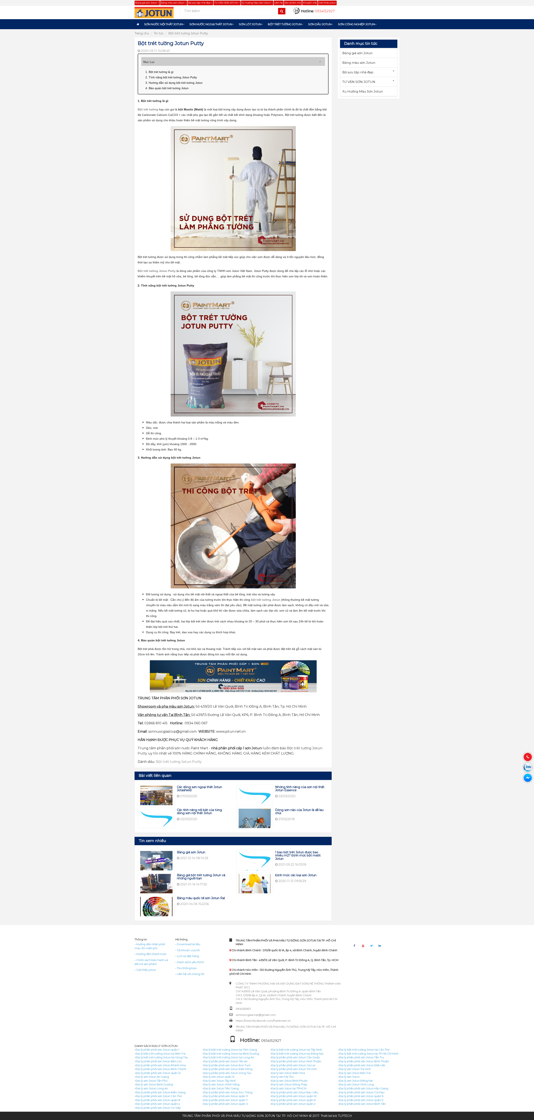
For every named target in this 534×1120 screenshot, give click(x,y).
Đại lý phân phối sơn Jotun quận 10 (294, 1096)
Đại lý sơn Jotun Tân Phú (152, 1080)
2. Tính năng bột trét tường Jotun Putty (171, 77)
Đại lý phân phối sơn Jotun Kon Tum (227, 1065)
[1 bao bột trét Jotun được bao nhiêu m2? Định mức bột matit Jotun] (255, 863)
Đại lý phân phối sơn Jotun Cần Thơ (159, 1096)
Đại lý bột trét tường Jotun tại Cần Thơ (364, 1049)
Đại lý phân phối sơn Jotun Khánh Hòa (161, 1065)
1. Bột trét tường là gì (159, 72)
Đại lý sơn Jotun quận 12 (218, 1076)
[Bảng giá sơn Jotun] (156, 863)
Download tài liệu (188, 944)
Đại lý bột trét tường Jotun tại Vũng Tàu (162, 1057)
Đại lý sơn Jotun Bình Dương (154, 1084)
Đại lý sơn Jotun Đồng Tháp (289, 1084)
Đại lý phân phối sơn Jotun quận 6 (293, 1100)
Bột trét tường (148, 109)
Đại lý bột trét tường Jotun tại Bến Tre (161, 1053)
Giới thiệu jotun (327, 2)
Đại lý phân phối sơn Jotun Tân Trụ (361, 1057)
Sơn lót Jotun (250, 24)
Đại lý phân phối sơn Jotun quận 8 (158, 1100)
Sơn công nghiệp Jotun (356, 24)
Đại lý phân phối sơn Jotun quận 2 (293, 1103)
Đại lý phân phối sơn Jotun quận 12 (158, 1073)
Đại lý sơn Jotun (349, 1076)
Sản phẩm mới (293, 2)
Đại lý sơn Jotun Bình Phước (289, 1080)
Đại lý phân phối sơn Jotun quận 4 (158, 1103)
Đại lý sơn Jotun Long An (152, 1088)
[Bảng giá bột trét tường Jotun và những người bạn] (156, 885)
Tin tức (159, 33)
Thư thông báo (187, 968)
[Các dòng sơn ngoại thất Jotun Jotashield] (156, 799)
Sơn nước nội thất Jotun (163, 24)
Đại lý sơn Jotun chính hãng (221, 1084)
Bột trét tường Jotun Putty (188, 33)
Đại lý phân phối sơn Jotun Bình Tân (362, 1103)
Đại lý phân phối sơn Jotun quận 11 (225, 1096)
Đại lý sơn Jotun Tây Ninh (219, 1080)
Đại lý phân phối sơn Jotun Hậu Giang (363, 1088)
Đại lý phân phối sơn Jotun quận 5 (361, 1100)
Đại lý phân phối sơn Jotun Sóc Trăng (227, 1092)
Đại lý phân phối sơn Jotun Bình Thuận (364, 1061)
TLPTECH (345, 1116)
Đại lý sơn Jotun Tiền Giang (221, 1088)
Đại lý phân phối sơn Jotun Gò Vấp (158, 1107)
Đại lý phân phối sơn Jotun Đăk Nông (227, 1069)
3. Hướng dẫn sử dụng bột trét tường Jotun (174, 82)
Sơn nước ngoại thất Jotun (210, 24)
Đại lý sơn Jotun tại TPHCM (288, 1088)
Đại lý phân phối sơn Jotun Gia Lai (293, 1065)
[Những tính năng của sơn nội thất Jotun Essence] (255, 799)
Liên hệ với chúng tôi (190, 974)
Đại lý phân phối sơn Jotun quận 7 (225, 1100)
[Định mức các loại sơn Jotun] (255, 885)
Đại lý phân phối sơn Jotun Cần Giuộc (295, 1057)
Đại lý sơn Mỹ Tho (282, 1076)
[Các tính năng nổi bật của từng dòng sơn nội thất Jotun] (156, 822)
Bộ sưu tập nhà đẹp (199, 2)
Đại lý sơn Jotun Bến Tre (355, 1073)
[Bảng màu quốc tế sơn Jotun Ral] (156, 908)
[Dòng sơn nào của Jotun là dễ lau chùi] (255, 822)
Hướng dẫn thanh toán (151, 954)
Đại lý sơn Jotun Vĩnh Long (356, 1084)
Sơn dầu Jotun (319, 24)
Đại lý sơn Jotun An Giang (152, 1076)
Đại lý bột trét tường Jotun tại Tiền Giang (230, 1049)
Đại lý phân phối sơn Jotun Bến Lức (159, 1061)
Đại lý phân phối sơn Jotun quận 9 (361, 1096)
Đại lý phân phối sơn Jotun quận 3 (225, 1103)
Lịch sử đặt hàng (188, 956)
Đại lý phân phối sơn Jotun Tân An (225, 1061)
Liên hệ (278, 2)
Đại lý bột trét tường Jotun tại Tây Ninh (296, 1049)
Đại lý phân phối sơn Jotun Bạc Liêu (294, 1092)
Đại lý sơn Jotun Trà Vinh (355, 1069)
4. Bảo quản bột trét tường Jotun (167, 88)
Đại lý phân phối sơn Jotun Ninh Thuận (296, 1061)
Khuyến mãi (310, 2)
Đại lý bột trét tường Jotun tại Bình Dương (231, 1053)
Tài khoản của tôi (188, 950)
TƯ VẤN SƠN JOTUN (226, 2)
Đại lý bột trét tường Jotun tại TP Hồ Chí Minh (368, 1053)
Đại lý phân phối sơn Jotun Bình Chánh (161, 1069)
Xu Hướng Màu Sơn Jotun (256, 2)
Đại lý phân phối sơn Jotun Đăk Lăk (362, 1065)
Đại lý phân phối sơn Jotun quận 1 (157, 1049)
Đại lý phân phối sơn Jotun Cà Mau (361, 1092)
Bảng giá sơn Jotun (146, 2)
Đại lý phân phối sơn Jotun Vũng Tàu (227, 1073)
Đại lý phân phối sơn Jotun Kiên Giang (160, 1092)
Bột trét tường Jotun (284, 24)
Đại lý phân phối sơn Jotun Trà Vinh (294, 1069)
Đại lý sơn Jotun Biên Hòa (288, 1073)
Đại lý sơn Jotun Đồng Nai (356, 1080)
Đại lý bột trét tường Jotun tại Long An (228, 1057)
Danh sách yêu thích (190, 962)
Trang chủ (142, 33)
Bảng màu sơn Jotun (173, 2)
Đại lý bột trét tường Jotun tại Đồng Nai (297, 1053)
